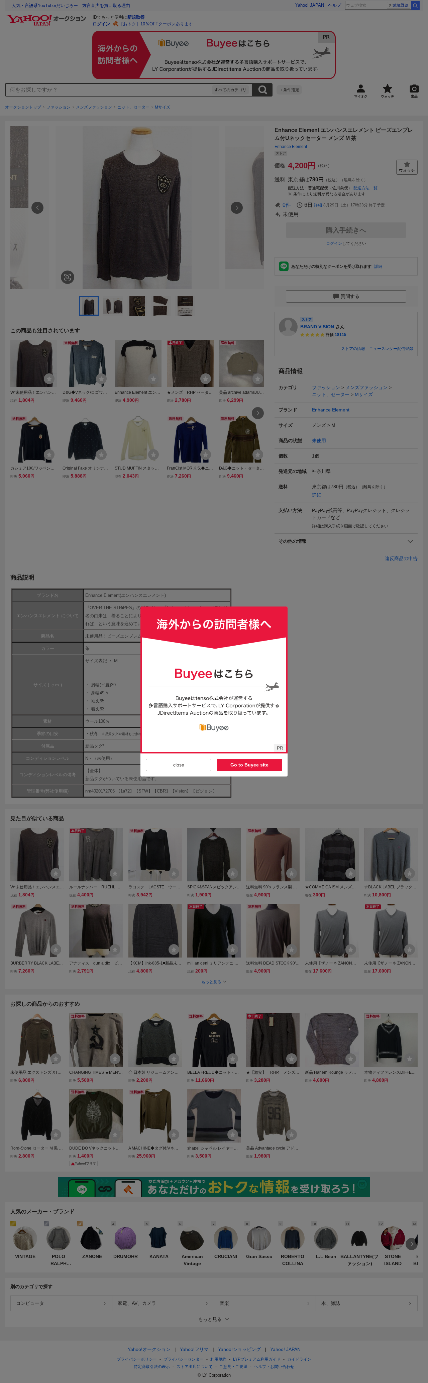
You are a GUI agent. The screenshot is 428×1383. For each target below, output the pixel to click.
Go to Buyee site (249, 764)
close (178, 764)
